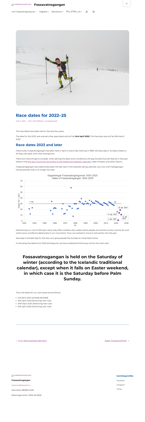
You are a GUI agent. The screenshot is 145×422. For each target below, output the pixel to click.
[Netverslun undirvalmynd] (63, 11)
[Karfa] (93, 11)
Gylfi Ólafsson (38, 121)
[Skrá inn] (86, 11)
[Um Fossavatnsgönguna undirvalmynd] (36, 11)
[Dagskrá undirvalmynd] (48, 11)
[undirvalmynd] (81, 11)
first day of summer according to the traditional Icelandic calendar (59, 162)
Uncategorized (51, 121)
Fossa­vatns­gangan (49, 5)
